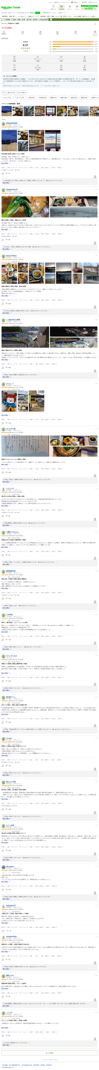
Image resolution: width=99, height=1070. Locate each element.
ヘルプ (50, 2)
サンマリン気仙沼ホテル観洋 (10, 23)
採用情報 (36, 1065)
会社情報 (5, 1065)
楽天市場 (84, 2)
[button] (7, 111)
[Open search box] (4, 92)
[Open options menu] (96, 123)
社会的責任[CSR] (27, 1065)
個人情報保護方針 (14, 1065)
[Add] (95, 24)
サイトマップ (65, 2)
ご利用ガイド (56, 2)
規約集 (43, 1065)
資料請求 (49, 1065)
